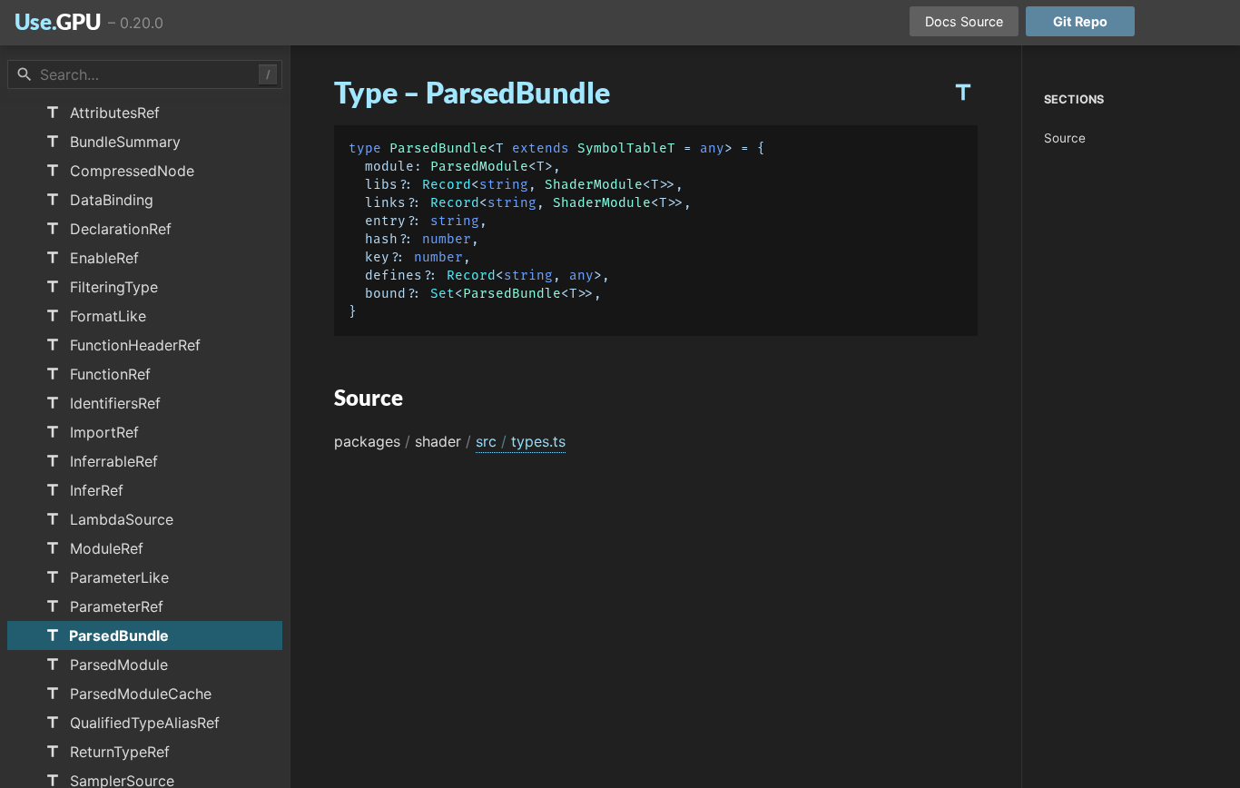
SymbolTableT (626, 148)
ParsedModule (479, 166)
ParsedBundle (438, 148)
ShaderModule (594, 184)
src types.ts (521, 441)
